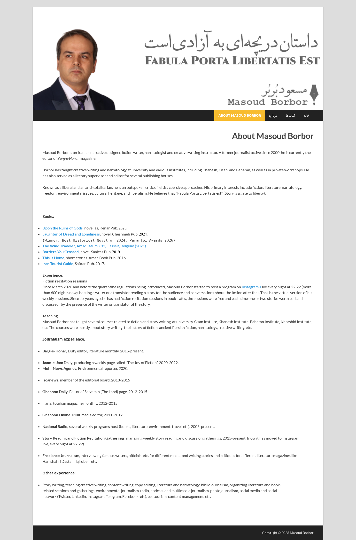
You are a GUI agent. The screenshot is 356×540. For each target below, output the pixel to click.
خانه (306, 115)
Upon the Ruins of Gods (62, 228)
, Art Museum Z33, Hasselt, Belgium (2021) (94, 245)
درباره (273, 115)
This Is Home (53, 257)
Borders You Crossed (60, 251)
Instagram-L (252, 286)
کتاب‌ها (290, 115)
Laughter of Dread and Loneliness (71, 234)
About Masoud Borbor (239, 115)
